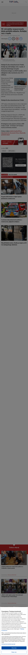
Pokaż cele (14, 652)
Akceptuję (14, 647)
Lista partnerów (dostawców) (8, 644)
